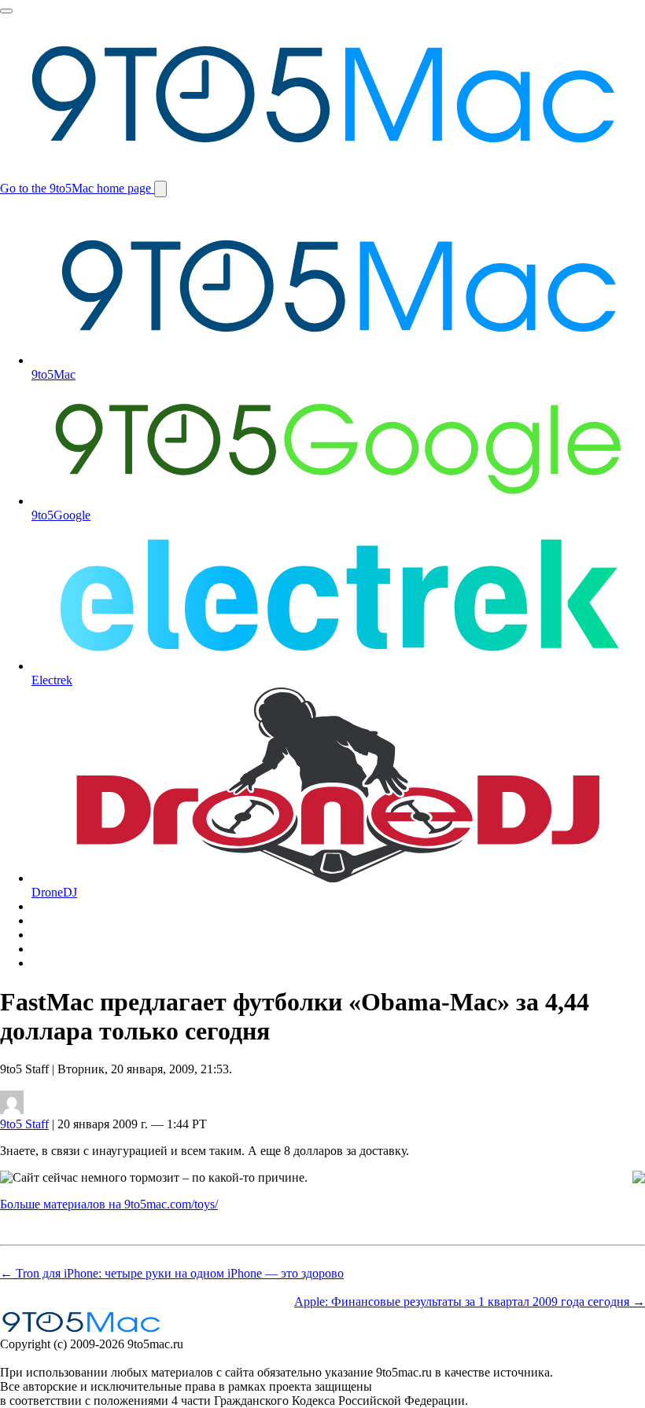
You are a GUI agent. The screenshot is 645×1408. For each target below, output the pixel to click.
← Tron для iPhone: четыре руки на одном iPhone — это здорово (172, 1273)
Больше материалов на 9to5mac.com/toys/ (109, 1204)
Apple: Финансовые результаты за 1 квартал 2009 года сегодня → (469, 1301)
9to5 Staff (24, 1124)
